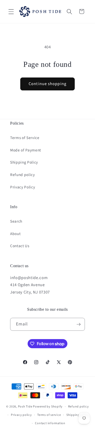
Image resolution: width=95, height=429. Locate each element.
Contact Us (19, 246)
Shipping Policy (24, 162)
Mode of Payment (25, 150)
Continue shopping (47, 84)
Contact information (50, 423)
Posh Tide (25, 406)
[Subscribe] (78, 324)
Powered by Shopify (48, 406)
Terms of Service (25, 138)
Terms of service (49, 415)
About (15, 234)
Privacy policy (21, 415)
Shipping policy (78, 415)
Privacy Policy (22, 187)
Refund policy (22, 175)
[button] (11, 11)
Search (16, 221)
